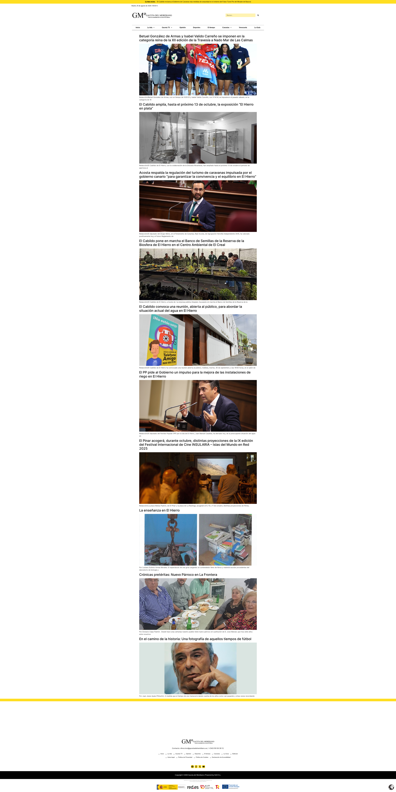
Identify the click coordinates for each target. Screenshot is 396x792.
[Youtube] (203, 766)
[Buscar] (258, 15)
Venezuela (243, 27)
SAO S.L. (217, 775)
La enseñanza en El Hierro (159, 510)
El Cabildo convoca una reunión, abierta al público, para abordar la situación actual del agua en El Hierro (190, 309)
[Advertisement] (198, 718)
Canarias (225, 27)
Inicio (138, 27)
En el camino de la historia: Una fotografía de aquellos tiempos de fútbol (195, 639)
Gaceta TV (166, 27)
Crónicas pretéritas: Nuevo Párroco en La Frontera (178, 575)
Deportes (196, 27)
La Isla (149, 27)
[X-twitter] (199, 766)
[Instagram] (196, 766)
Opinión (183, 27)
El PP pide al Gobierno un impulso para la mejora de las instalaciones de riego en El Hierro (195, 374)
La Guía (257, 27)
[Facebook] (192, 766)
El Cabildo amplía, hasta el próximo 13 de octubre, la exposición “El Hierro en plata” (196, 106)
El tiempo (211, 27)
